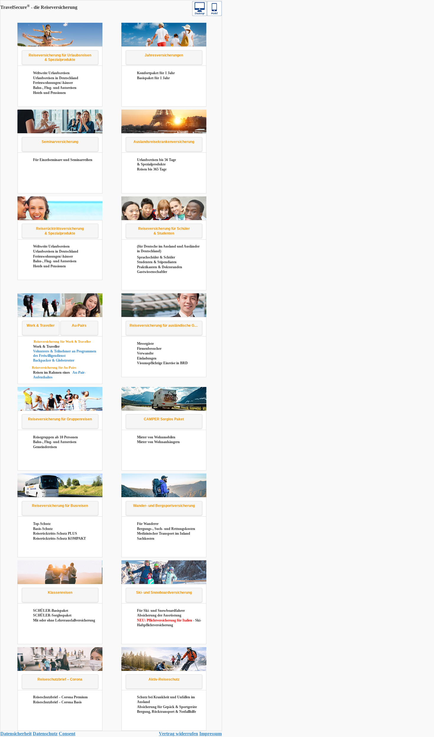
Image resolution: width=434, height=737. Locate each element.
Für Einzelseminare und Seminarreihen (62, 160)
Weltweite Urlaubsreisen (51, 73)
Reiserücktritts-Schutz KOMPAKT (59, 538)
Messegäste (145, 343)
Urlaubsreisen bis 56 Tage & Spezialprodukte (156, 162)
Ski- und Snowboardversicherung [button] (164, 592)
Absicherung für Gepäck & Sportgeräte (167, 707)
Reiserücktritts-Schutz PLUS (55, 533)
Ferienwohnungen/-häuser (53, 83)
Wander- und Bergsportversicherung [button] (164, 506)
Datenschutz (45, 733)
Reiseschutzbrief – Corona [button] (59, 679)
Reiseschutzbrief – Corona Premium (60, 697)
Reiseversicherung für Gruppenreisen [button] (60, 419)
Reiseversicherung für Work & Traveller (62, 341)
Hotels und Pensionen (49, 93)
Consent (67, 733)
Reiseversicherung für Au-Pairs (54, 367)
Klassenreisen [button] (60, 592)
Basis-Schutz (43, 529)
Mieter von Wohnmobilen (156, 437)
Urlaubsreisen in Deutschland (55, 78)
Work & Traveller (46, 346)
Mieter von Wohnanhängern (158, 442)
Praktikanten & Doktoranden (159, 267)
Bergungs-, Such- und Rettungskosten (166, 529)
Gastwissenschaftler (152, 272)
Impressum (210, 733)
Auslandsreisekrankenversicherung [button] (163, 142)
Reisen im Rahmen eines (52, 372)
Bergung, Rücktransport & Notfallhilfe (166, 712)
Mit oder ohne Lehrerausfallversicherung (64, 620)
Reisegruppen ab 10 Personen (55, 437)
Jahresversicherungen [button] (164, 55)
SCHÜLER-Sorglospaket (52, 615)
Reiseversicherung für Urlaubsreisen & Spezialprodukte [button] (60, 57)
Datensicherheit (16, 733)
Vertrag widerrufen (178, 733)
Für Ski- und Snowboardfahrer (161, 611)
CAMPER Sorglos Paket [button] (164, 419)
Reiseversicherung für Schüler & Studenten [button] (164, 231)
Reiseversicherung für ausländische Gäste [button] (166, 325)
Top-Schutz (41, 524)
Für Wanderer (148, 524)
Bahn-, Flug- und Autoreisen (54, 88)
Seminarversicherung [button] (60, 142)
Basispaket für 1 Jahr (153, 78)
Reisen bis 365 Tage (152, 169)
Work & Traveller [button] (41, 325)
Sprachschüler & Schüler (156, 257)
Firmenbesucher (149, 348)
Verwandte (145, 353)
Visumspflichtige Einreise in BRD (162, 363)
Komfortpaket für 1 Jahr (156, 73)
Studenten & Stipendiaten (157, 262)
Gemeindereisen (45, 447)
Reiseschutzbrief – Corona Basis (57, 702)
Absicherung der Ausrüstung (159, 615)
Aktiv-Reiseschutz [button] (164, 679)
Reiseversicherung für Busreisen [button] (60, 506)
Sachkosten (145, 538)
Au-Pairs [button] (79, 325)
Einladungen (146, 358)
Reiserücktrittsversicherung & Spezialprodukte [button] (60, 231)
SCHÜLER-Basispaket (50, 611)
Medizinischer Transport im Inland (163, 533)
